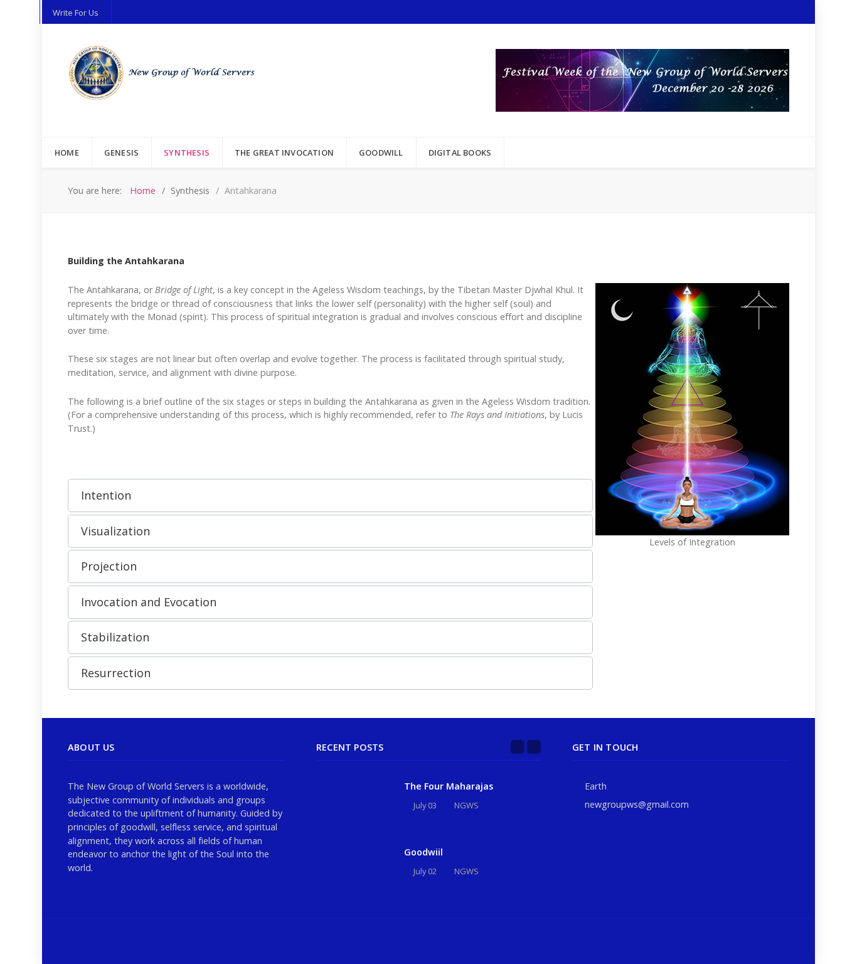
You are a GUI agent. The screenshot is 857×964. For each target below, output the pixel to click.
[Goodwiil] (353, 868)
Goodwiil (423, 852)
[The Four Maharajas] (353, 803)
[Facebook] (786, 941)
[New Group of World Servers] (165, 73)
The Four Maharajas (448, 786)
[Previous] (517, 747)
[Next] (534, 747)
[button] (330, 495)
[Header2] (642, 79)
